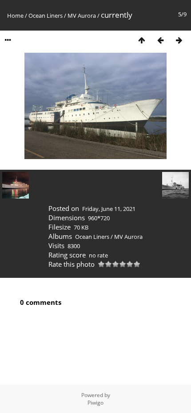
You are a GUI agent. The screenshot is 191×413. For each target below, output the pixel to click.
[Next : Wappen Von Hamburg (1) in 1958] (179, 40)
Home (15, 15)
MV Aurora (82, 15)
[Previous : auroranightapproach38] (160, 40)
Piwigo (95, 402)
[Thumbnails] (141, 40)
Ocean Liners (45, 15)
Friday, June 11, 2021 (108, 209)
